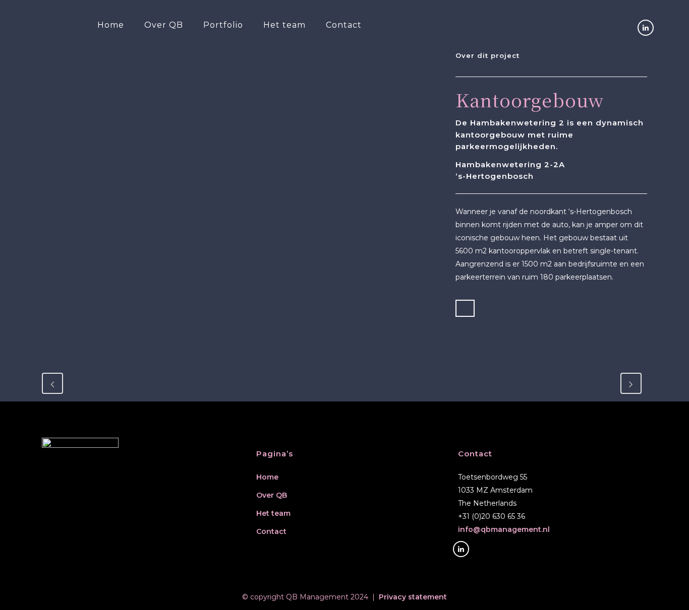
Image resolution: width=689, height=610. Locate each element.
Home (267, 477)
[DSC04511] (47, 57)
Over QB (271, 495)
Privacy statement (413, 596)
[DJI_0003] (45, 57)
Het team (273, 513)
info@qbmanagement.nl (504, 529)
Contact (271, 531)
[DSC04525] (43, 57)
